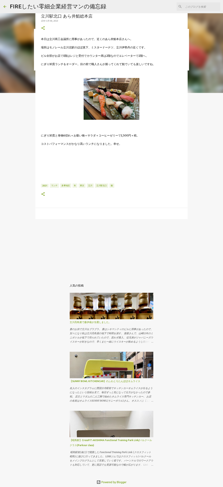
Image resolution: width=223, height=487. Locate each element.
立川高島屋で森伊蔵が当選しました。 (90, 322)
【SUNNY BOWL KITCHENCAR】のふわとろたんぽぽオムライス (105, 381)
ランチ (54, 185)
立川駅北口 (101, 185)
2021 (44, 185)
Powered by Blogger (113, 482)
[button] (43, 28)
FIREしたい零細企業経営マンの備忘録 (58, 6)
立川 (90, 185)
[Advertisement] (111, 248)
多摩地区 (65, 185)
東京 (82, 185)
